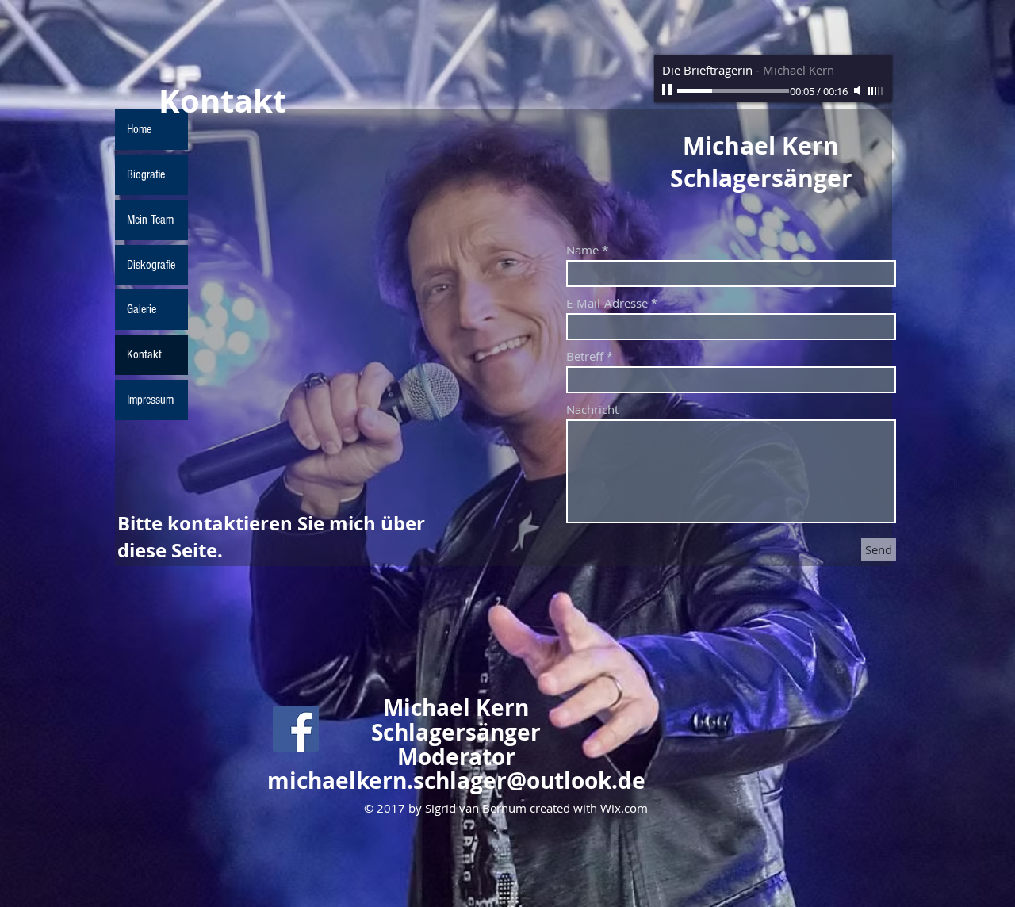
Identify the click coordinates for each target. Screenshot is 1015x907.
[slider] (876, 91)
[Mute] (859, 90)
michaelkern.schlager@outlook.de (456, 780)
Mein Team (150, 219)
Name (582, 250)
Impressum (150, 399)
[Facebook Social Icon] (296, 729)
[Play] (668, 90)
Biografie (146, 174)
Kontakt (144, 354)
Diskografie (151, 265)
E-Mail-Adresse (607, 303)
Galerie (141, 309)
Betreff (584, 356)
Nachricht (592, 409)
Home (139, 129)
